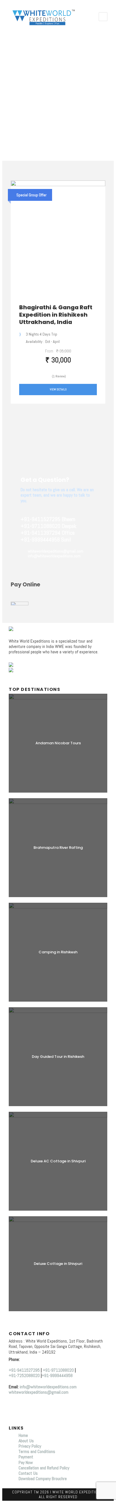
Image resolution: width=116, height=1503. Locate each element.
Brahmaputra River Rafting (58, 847)
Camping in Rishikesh (58, 952)
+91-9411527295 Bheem (48, 519)
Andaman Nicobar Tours (58, 743)
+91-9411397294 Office (48, 532)
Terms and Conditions (37, 1451)
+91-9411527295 (24, 1370)
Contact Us (28, 1473)
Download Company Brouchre (43, 1479)
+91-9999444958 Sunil (46, 539)
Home (24, 1435)
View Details (58, 389)
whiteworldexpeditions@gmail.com (55, 551)
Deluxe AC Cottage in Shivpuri (58, 1161)
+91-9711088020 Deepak (48, 526)
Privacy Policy (30, 1446)
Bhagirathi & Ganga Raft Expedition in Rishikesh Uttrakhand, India (55, 314)
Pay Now (26, 1462)
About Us (26, 1441)
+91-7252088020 (24, 1375)
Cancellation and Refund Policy (44, 1468)
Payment (26, 1457)
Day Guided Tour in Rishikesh (58, 1056)
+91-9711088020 (58, 1370)
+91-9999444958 (57, 1375)
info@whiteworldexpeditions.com (54, 555)
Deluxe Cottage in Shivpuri (58, 1263)
